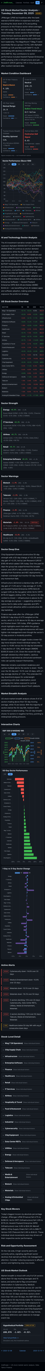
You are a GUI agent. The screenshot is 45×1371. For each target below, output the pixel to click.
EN (37, 3)
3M (19, 164)
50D (14, 164)
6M (23, 164)
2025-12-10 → (38, 1351)
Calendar (19, 3)
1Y (28, 164)
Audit (32, 3)
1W (4, 164)
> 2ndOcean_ (7, 3)
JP (41, 3)
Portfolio (26, 3)
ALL (33, 164)
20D (5, 774)
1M (9, 164)
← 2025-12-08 (6, 1351)
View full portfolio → (11, 1338)
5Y (32, 734)
